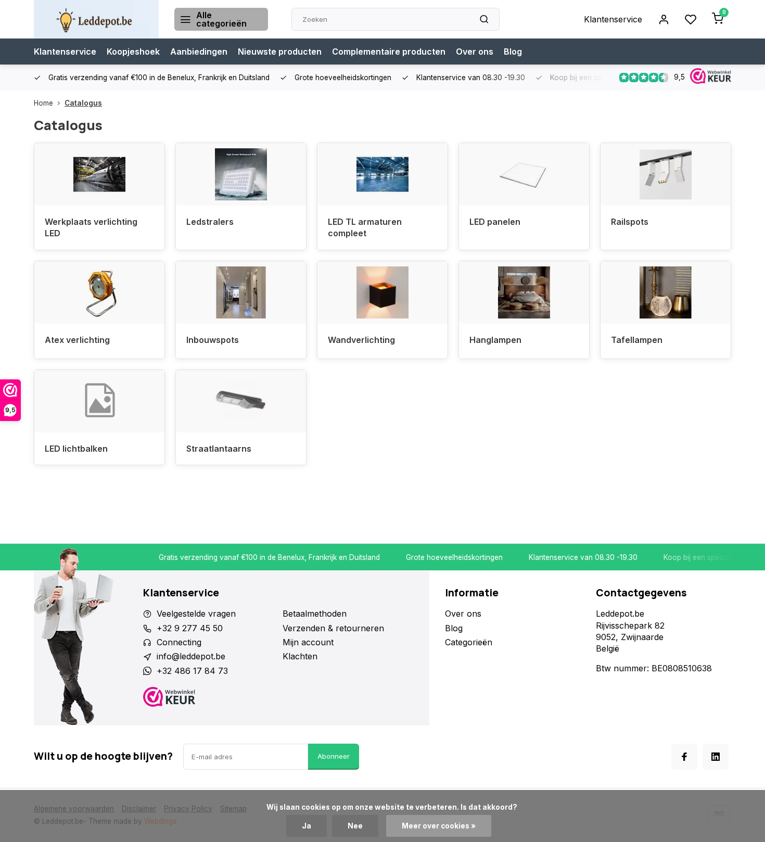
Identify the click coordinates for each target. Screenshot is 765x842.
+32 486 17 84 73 (192, 671)
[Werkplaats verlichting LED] (99, 174)
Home (43, 103)
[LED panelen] (524, 174)
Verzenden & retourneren (333, 628)
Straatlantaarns (218, 448)
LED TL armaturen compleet (365, 227)
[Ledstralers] (241, 174)
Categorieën (468, 642)
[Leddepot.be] (96, 19)
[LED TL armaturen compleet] (382, 174)
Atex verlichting (77, 340)
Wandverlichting (361, 340)
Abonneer (333, 756)
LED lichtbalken (76, 448)
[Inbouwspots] (241, 292)
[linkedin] (716, 757)
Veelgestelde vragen (196, 613)
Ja (306, 826)
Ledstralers (210, 221)
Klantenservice (613, 19)
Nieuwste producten (280, 51)
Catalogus (83, 103)
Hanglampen (495, 340)
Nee (355, 826)
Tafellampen (636, 340)
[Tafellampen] (666, 292)
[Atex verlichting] (99, 292)
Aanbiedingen (198, 51)
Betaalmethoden (315, 613)
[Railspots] (666, 174)
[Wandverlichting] (382, 292)
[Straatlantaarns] (241, 401)
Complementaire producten (388, 51)
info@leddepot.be (191, 656)
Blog (513, 51)
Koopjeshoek (133, 51)
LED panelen (494, 221)
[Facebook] (684, 757)
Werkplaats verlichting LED (91, 227)
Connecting (179, 642)
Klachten (300, 656)
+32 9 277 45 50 (190, 628)
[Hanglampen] (524, 292)
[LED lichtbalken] (99, 401)
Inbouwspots (212, 340)
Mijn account (308, 642)
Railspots (629, 221)
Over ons (474, 51)
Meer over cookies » (439, 826)
